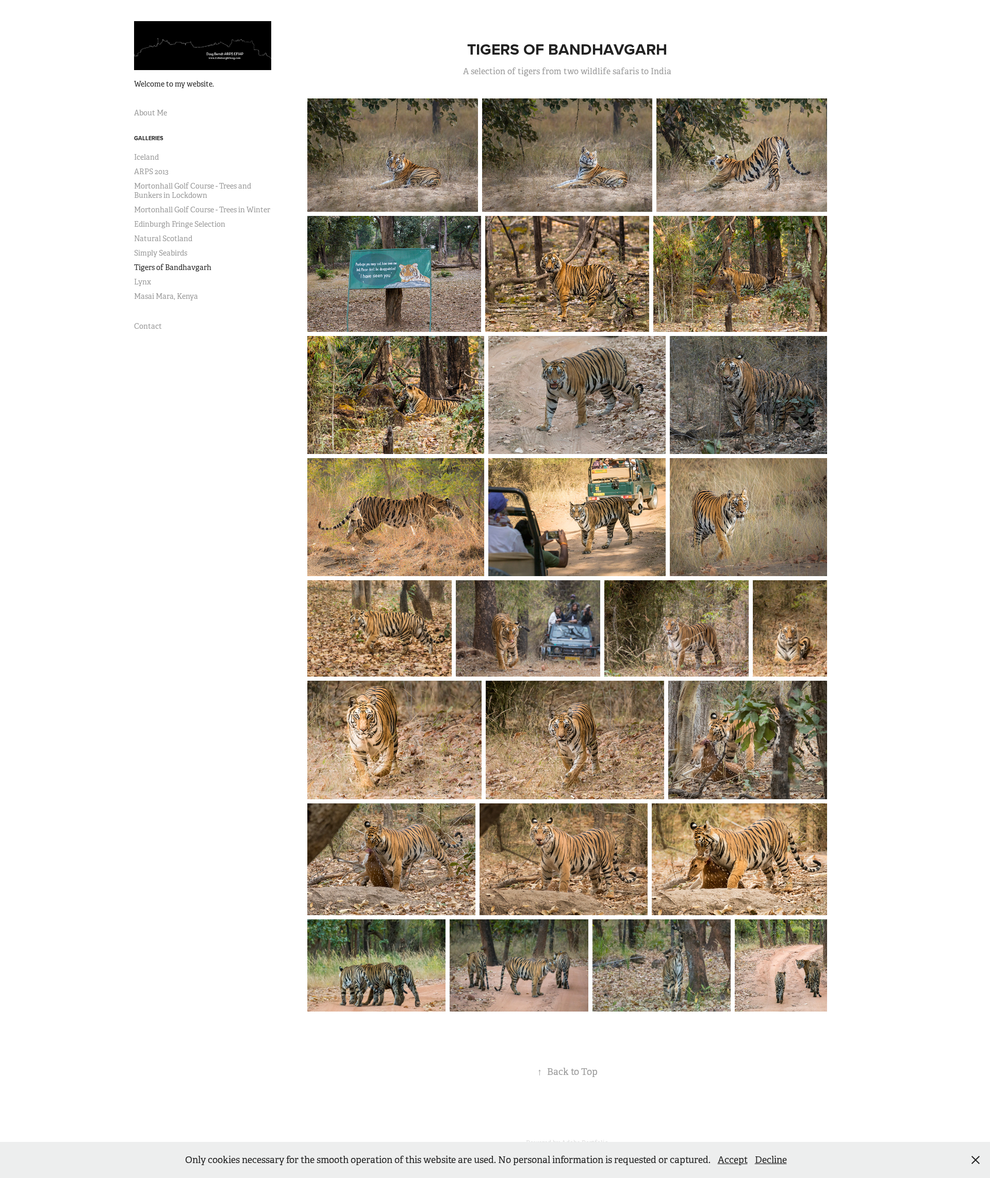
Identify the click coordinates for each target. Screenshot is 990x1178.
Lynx (142, 282)
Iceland (146, 157)
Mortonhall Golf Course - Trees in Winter (202, 209)
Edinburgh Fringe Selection (179, 224)
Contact (148, 326)
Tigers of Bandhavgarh (172, 267)
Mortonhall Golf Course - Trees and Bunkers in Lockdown (192, 190)
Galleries (148, 138)
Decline (771, 1160)
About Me (150, 112)
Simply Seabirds (160, 253)
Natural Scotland (163, 238)
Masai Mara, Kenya (166, 296)
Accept (733, 1160)
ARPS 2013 (151, 171)
